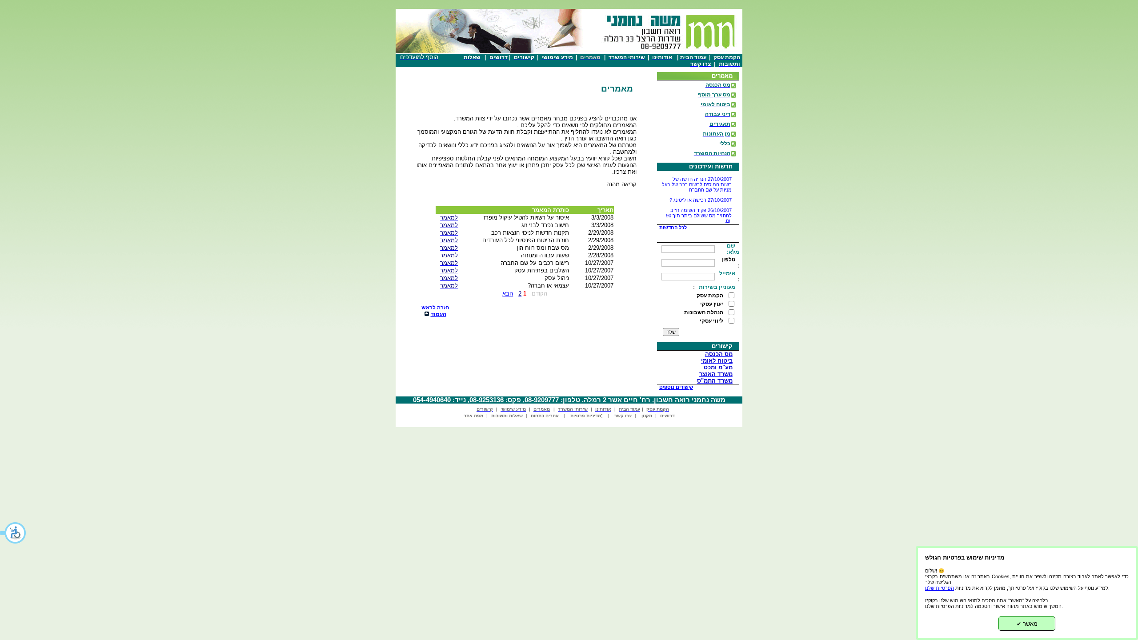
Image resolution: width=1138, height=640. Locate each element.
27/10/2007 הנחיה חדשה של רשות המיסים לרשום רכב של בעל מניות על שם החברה (697, 177)
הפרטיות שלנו (939, 588)
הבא (507, 293)
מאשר (1027, 623)
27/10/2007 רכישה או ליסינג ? (700, 193)
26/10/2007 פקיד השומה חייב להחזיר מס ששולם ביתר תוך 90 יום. (699, 208)
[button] (13, 533)
